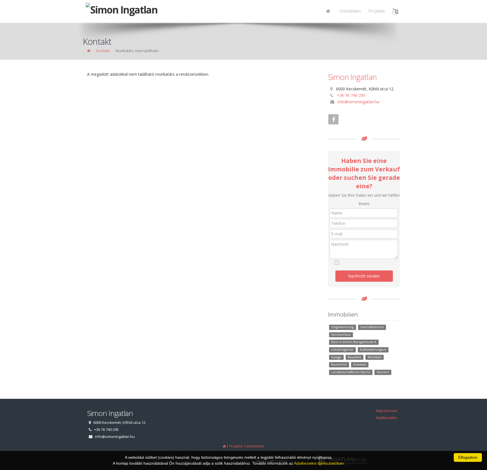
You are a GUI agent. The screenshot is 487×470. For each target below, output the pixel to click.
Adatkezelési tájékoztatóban (319, 463)
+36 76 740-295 (351, 95)
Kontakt (103, 50)
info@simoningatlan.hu (358, 101)
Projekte (376, 11)
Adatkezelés (386, 417)
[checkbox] (367, 262)
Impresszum (386, 410)
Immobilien (350, 11)
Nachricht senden (364, 276)
